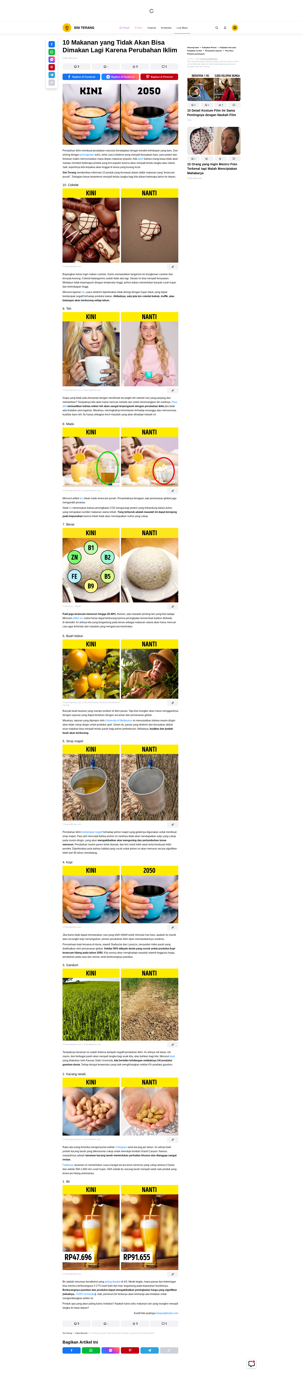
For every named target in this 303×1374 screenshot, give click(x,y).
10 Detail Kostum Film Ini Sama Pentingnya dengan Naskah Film (211, 113)
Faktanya (68, 1165)
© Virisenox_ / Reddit (72, 606)
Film (189, 120)
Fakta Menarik (194, 178)
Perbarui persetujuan (196, 54)
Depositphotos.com (167, 1313)
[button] (193, 105)
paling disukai (112, 1281)
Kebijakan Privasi (209, 47)
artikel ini (77, 618)
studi (172, 1056)
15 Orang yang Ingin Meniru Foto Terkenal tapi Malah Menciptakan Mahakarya (212, 168)
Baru (140, 27)
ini (83, 292)
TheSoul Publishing (208, 59)
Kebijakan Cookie (194, 51)
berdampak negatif (92, 832)
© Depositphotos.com (72, 266)
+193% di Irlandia (85, 1294)
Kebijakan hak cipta (228, 47)
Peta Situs (229, 51)
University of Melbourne (118, 720)
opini (140, 158)
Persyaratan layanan (213, 51)
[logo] (78, 27)
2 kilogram (121, 1147)
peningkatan (87, 154)
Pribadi (125, 27)
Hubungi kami (193, 47)
